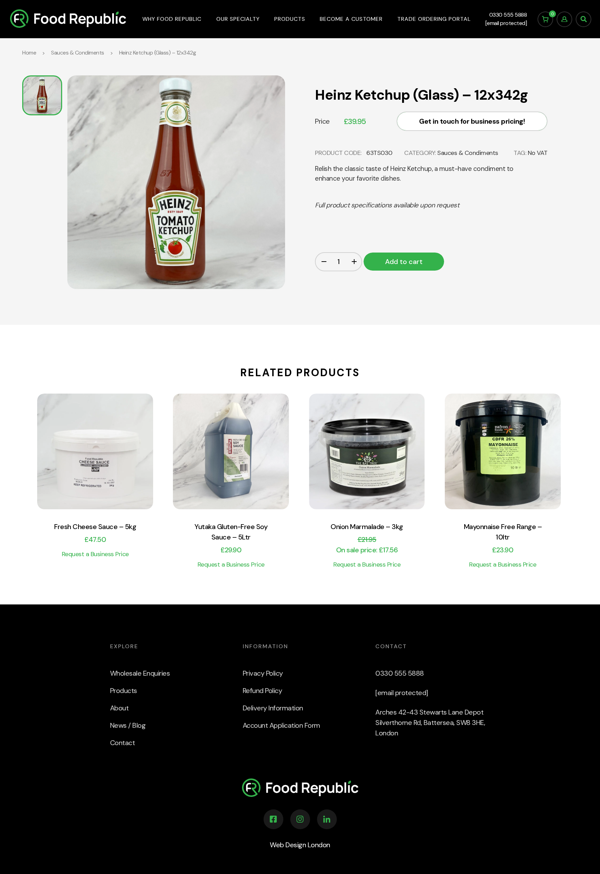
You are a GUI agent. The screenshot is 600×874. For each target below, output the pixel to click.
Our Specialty (238, 19)
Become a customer (351, 19)
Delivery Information (273, 707)
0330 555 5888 (508, 14)
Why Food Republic (171, 19)
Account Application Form (281, 725)
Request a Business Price (95, 554)
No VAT (538, 153)
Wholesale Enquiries (140, 673)
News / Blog (128, 725)
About (119, 707)
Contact (122, 742)
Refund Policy (262, 690)
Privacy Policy (263, 673)
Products (289, 19)
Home (29, 52)
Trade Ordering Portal (434, 19)
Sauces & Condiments (77, 52)
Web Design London (300, 844)
